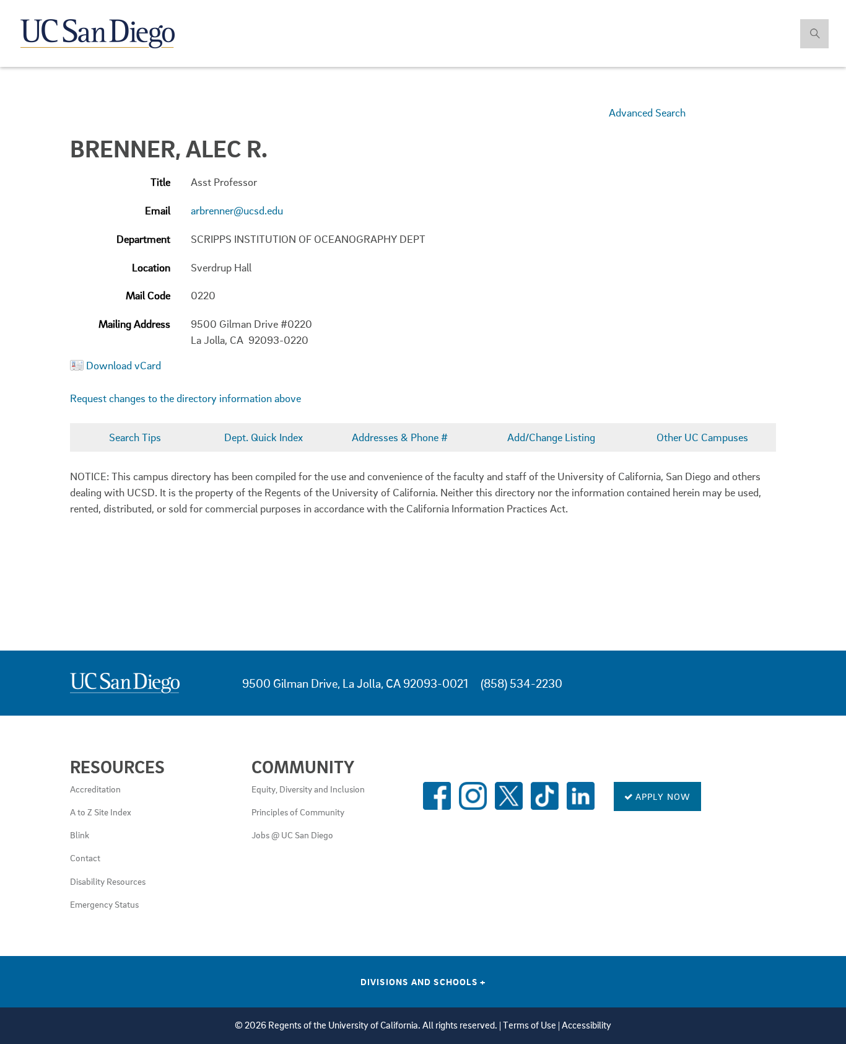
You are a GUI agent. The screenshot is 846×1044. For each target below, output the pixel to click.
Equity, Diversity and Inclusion (308, 788)
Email (157, 210)
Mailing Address (134, 323)
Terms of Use (529, 1025)
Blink (79, 834)
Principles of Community (297, 811)
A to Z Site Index (100, 811)
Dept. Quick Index (263, 437)
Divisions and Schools (423, 981)
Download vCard (123, 365)
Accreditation (95, 788)
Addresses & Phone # (400, 437)
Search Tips (135, 437)
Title (160, 181)
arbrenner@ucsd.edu (237, 210)
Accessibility (586, 1025)
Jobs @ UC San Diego (292, 834)
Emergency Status (104, 904)
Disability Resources (108, 881)
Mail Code (148, 295)
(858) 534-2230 (521, 683)
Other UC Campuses (702, 437)
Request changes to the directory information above (185, 398)
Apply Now (662, 796)
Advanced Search (647, 112)
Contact (85, 857)
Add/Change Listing (551, 437)
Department (143, 238)
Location (151, 267)
